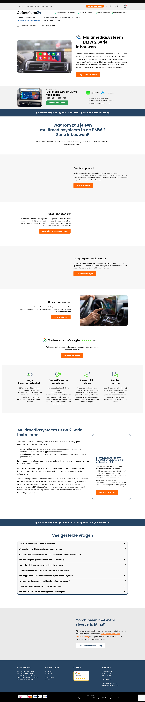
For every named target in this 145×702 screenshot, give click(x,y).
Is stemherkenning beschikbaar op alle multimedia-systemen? (44, 570)
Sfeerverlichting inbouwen (69, 17)
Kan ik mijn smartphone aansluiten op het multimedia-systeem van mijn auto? (50, 554)
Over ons (20, 6)
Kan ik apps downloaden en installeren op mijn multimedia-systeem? (46, 576)
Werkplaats (29, 6)
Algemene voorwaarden (85, 698)
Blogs (37, 6)
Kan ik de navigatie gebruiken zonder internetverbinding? (42, 560)
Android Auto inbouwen (48, 17)
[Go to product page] (29, 97)
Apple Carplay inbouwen (26, 671)
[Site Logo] (29, 12)
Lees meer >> (97, 340)
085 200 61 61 (114, 683)
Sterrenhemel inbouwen (52, 20)
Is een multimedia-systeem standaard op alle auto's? (40, 586)
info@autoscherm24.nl (112, 685)
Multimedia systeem (51, 89)
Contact (49, 6)
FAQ (42, 6)
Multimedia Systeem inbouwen (28, 677)
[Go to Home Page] (18, 26)
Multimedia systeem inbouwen (29, 20)
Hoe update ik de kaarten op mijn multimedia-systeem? (41, 565)
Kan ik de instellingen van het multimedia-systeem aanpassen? (44, 581)
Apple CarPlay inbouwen (27, 17)
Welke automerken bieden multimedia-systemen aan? (41, 549)
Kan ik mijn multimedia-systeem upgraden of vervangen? (42, 592)
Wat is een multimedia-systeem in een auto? (37, 544)
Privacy (120, 698)
